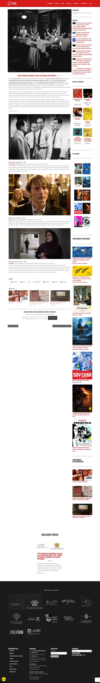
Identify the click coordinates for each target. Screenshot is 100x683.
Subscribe (52, 318)
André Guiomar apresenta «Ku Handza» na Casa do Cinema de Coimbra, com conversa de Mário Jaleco (77, 565)
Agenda (57, 3)
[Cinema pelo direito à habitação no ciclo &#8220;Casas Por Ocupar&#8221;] (39, 295)
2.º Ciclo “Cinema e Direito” (15, 302)
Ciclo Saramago (13, 326)
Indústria (76, 3)
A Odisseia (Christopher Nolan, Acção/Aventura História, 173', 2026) (81, 415)
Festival (68, 3)
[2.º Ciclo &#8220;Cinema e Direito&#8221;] (18, 295)
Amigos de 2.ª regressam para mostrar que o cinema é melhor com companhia (81, 278)
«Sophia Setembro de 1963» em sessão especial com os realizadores (84, 40)
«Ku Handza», (81, 576)
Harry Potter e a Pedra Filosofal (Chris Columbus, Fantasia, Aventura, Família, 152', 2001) (82, 347)
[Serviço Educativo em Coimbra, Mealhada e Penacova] (60, 295)
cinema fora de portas (16, 673)
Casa (62, 3)
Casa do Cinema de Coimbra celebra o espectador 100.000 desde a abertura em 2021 (82, 46)
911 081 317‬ (34, 673)
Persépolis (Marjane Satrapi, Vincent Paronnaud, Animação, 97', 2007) (82, 449)
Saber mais (12, 590)
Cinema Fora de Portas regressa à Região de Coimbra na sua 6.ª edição (80, 34)
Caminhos (50, 3)
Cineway (12, 573)
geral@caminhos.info (39, 667)
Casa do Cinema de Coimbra (79, 263)
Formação (84, 3)
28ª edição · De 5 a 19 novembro (62, 326)
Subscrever (54, 673)
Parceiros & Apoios (51, 607)
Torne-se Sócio (13, 678)
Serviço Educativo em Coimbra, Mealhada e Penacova (81, 517)
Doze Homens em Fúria (14, 164)
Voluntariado (13, 681)
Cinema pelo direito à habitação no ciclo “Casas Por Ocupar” (81, 499)
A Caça (10, 219)
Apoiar (11, 675)
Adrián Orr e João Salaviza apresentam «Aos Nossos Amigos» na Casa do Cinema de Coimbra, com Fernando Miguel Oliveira (82, 62)
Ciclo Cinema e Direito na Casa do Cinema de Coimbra (37, 75)
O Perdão (11, 263)
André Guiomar (78, 578)
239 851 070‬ (34, 669)
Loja (90, 3)
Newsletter (53, 667)
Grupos (11, 670)
